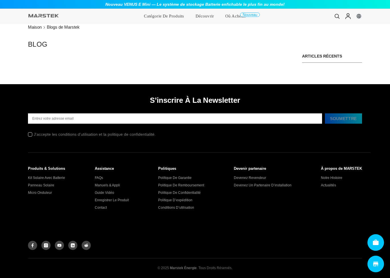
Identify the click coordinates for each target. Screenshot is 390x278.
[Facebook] (32, 245)
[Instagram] (46, 245)
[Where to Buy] (375, 264)
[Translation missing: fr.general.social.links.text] (72, 245)
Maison (35, 27)
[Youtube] (59, 245)
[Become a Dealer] (375, 242)
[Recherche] (337, 16)
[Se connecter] (348, 16)
